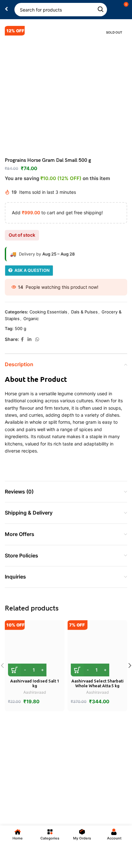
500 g (20, 328)
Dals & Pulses (84, 311)
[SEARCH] (100, 9)
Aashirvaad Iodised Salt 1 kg (34, 683)
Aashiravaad (34, 692)
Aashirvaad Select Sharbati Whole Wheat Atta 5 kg (97, 683)
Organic (31, 318)
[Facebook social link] (22, 339)
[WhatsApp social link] (37, 339)
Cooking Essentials (48, 311)
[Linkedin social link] (29, 339)
